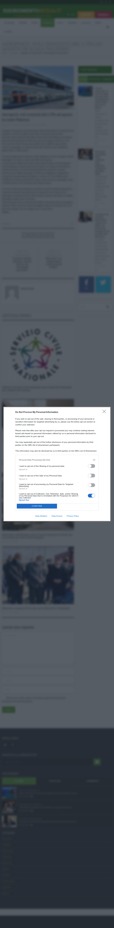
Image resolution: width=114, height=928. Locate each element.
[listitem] (57, 459)
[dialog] (57, 464)
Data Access (57, 516)
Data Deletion (41, 516)
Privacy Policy (73, 516)
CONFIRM (37, 506)
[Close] (105, 412)
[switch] (91, 466)
